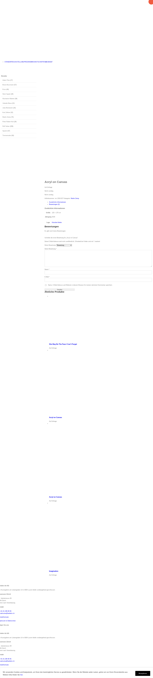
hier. (21, 675)
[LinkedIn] (2, 629)
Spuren (4, 131)
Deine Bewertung (51, 245)
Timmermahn (6, 135)
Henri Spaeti (6, 94)
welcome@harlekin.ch (7, 613)
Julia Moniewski (7, 108)
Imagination (53, 571)
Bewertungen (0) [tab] (54, 204)
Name (47, 269)
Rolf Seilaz (6, 126)
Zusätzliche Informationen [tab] (57, 202)
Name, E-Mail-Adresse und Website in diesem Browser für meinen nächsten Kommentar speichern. (80, 285)
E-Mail (47, 277)
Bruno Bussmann (8, 85)
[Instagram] (0, 629)
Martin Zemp (75, 198)
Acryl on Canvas (55, 417)
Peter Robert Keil (8, 121)
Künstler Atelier (57, 222)
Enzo (4, 89)
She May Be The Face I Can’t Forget (63, 344)
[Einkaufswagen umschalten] (0, 65)
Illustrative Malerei (8, 98)
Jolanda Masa (7, 103)
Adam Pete (6, 80)
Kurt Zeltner (6, 112)
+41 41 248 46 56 (5, 611)
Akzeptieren (143, 673)
